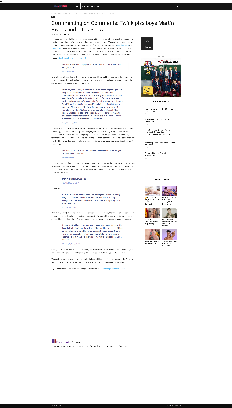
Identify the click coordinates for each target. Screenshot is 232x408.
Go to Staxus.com (90, 6)
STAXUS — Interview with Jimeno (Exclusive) (169, 243)
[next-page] (150, 163)
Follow (147, 38)
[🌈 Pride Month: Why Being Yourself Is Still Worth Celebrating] (152, 191)
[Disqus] (93, 305)
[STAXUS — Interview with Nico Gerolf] (152, 234)
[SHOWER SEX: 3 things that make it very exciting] (152, 213)
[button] (178, 6)
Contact (178, 406)
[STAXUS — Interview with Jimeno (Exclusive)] (169, 234)
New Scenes (149, 137)
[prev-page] (146, 163)
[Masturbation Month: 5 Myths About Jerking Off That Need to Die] (169, 191)
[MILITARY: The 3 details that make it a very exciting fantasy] (169, 213)
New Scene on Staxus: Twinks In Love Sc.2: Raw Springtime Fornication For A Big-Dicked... (159, 132)
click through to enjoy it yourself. (72, 58)
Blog (59, 13)
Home (76, 6)
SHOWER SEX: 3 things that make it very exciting (151, 222)
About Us (170, 406)
